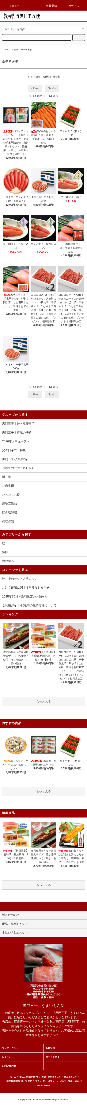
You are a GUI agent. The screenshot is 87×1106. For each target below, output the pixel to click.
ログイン (6, 1056)
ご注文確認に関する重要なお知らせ (25, 587)
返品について (70, 1077)
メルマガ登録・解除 (69, 1081)
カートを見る (53, 1056)
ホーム (7, 49)
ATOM (47, 1085)
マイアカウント (10, 1048)
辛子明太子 (26, 49)
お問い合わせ (9, 1065)
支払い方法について (28, 1077)
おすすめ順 (34, 76)
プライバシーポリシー (45, 1081)
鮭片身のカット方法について (21, 578)
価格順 (47, 76)
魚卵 (16, 49)
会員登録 (51, 5)
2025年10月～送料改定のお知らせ (25, 596)
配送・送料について (51, 1077)
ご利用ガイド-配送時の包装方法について (29, 605)
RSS (39, 1085)
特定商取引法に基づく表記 (19, 1081)
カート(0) (74, 5)
